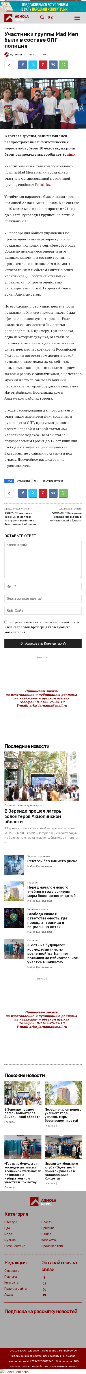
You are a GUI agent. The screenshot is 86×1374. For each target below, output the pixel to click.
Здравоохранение (38, 856)
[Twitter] (32, 64)
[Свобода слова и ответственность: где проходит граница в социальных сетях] (14, 918)
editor (18, 54)
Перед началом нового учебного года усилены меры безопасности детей (51, 891)
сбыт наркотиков (53, 480)
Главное (9, 28)
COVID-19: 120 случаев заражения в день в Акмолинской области (66, 517)
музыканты (23, 480)
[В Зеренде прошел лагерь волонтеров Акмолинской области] (41, 776)
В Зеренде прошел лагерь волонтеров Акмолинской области (32, 816)
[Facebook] (22, 64)
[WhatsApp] (63, 64)
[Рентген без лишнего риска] (14, 865)
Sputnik (68, 154)
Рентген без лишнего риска (52, 861)
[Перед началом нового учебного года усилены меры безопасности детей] (14, 891)
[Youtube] (44, 1296)
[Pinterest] (43, 64)
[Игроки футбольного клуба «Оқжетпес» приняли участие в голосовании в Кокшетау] (63, 1147)
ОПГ (36, 480)
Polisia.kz (42, 184)
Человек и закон (37, 909)
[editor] (7, 54)
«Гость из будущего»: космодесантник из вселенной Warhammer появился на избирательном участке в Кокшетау (52, 953)
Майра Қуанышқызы (30, 805)
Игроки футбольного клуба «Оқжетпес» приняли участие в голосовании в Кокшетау (61, 1171)
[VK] (53, 64)
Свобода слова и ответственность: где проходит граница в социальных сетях (47, 920)
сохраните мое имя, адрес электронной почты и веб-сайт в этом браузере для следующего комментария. (41, 627)
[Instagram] (44, 1284)
